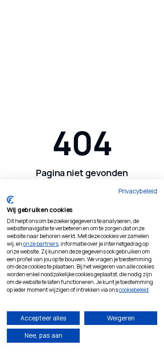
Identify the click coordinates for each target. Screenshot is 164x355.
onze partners (40, 244)
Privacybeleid (137, 191)
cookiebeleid (134, 290)
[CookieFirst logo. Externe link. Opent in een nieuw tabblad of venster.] (10, 200)
